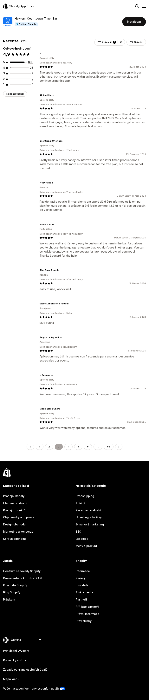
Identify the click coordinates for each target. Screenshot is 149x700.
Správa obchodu (14, 538)
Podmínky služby (14, 660)
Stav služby (84, 621)
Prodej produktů (14, 510)
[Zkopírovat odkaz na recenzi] (45, 53)
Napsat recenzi (15, 93)
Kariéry (81, 578)
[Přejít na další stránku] (118, 447)
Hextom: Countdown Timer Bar (36, 18)
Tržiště (80, 503)
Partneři (81, 599)
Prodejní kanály (13, 496)
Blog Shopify (11, 592)
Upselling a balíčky (89, 517)
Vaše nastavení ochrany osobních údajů (31, 688)
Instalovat (134, 21)
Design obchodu (14, 524)
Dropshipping (85, 496)
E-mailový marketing (90, 524)
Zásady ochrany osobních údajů (25, 669)
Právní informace (87, 613)
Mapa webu (11, 679)
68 (108, 446)
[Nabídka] (144, 6)
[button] (121, 42)
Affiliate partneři (87, 606)
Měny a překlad (86, 545)
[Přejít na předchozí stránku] (30, 447)
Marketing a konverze (18, 531)
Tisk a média (84, 592)
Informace (83, 571)
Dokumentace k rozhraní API (22, 578)
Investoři (82, 585)
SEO (78, 531)
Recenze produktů (88, 510)
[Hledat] (137, 6)
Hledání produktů (15, 503)
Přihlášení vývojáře (16, 650)
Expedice (82, 538)
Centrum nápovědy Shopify (22, 571)
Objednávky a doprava (18, 517)
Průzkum (9, 599)
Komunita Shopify (15, 585)
